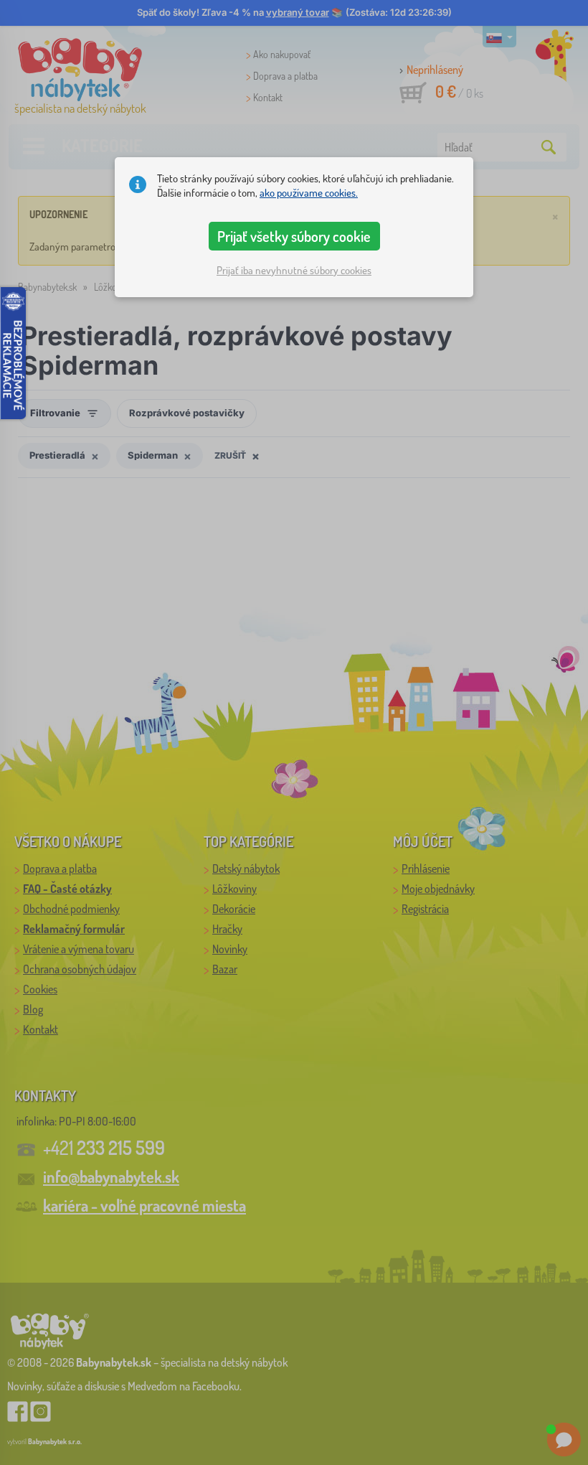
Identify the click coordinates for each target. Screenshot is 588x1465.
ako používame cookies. (309, 193)
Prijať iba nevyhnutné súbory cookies (294, 270)
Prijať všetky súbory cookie (294, 236)
